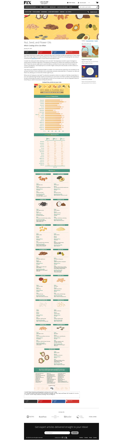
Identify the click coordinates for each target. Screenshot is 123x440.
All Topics (68, 12)
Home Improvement (53, 12)
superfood (34, 58)
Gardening (44, 12)
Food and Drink (90, 41)
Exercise (62, 12)
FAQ (41, 7)
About (90, 437)
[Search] (88, 12)
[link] (30, 52)
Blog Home (28, 12)
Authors (81, 437)
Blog (70, 7)
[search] (97, 7)
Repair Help (53, 7)
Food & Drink (36, 12)
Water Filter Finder (62, 7)
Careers (95, 437)
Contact (45, 7)
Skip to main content (61, 4)
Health (96, 41)
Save (26, 15)
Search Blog (93, 12)
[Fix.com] (28, 2)
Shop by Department (30, 7)
